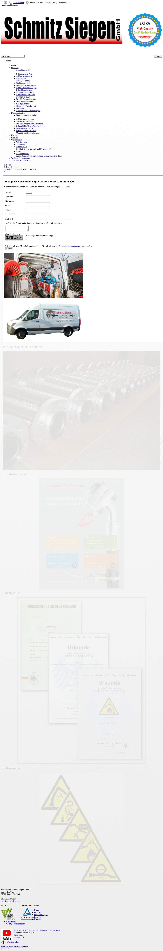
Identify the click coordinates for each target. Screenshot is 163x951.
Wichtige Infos (13, 942)
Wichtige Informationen (15, 924)
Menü (8, 61)
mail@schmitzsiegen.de (10, 901)
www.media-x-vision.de (18, 946)
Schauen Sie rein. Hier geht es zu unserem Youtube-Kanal (37, 930)
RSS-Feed (5, 949)
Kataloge (37, 917)
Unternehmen (11, 921)
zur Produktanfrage (10, 5)
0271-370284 (18, 3)
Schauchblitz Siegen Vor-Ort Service (21, 169)
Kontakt (37, 919)
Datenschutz (19, 937)
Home (8, 165)
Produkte (37, 912)
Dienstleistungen (12, 167)
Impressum (18, 935)
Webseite (4, 946)
